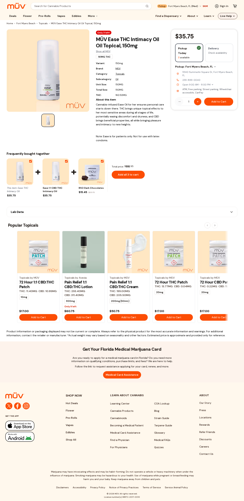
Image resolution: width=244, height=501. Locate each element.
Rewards (204, 424)
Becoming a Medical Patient (127, 425)
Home (10, 23)
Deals (12, 16)
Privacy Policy (97, 487)
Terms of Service (152, 487)
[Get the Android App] (28, 437)
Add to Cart (218, 101)
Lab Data (17, 212)
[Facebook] (17, 406)
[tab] (48, 120)
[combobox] (89, 6)
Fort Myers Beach (25, 23)
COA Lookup (161, 403)
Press (202, 410)
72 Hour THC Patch (171, 282)
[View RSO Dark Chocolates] (91, 171)
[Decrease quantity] (179, 101)
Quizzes (159, 447)
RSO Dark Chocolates (91, 187)
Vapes (61, 16)
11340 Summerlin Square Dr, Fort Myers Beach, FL (207, 74)
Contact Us (206, 454)
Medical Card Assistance (122, 374)
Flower (27, 16)
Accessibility (79, 487)
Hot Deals (72, 403)
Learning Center (120, 403)
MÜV (118, 68)
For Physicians (118, 447)
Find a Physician (119, 440)
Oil (117, 79)
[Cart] (234, 6)
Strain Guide (161, 418)
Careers (204, 446)
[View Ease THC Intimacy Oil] (20, 171)
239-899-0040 (191, 79)
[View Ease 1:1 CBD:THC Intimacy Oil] (55, 171)
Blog (156, 411)
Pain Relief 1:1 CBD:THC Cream (124, 284)
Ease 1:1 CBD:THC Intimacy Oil (52, 189)
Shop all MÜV (103, 51)
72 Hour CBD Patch (216, 282)
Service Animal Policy (176, 487)
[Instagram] (26, 406)
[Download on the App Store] (28, 425)
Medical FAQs (162, 440)
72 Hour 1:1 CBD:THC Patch (36, 284)
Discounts (205, 439)
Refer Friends (207, 432)
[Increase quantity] (197, 101)
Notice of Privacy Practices (124, 487)
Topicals (43, 23)
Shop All (71, 439)
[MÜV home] (17, 6)
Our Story (205, 403)
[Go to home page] (28, 395)
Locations (205, 417)
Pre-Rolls (45, 16)
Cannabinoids (118, 418)
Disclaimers (62, 487)
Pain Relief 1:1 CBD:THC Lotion (78, 284)
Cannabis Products (121, 411)
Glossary (159, 432)
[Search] (147, 6)
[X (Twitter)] (9, 406)
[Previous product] (207, 225)
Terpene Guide (163, 425)
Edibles (76, 16)
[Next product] (215, 225)
